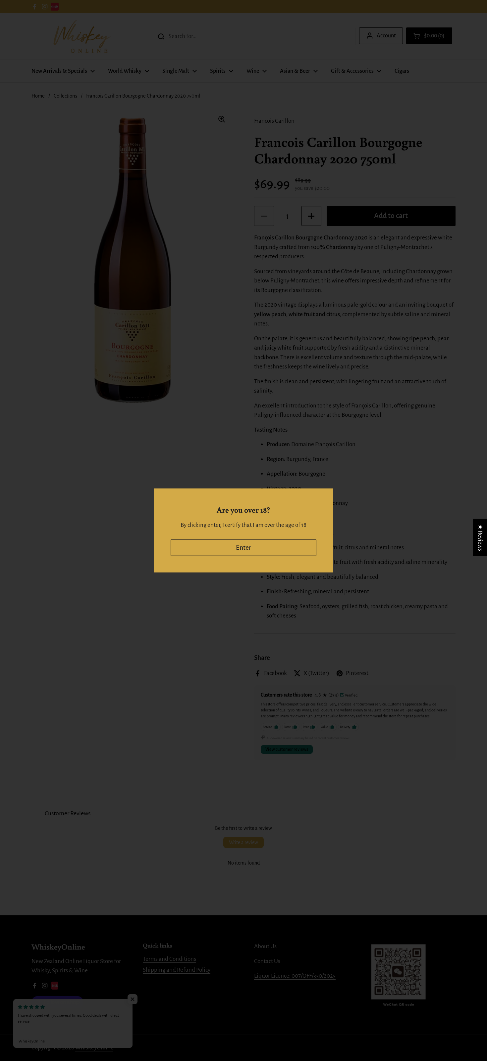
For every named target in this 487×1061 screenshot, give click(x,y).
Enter (243, 547)
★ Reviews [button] (480, 537)
